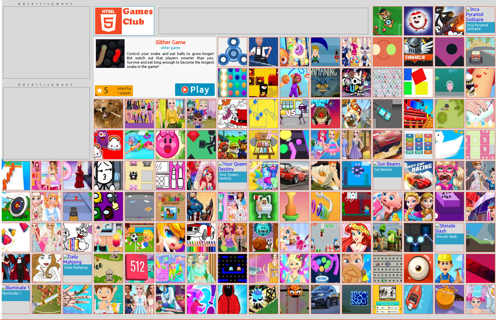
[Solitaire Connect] (387, 82)
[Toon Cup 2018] (356, 82)
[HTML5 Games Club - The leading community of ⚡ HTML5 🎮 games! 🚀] (124, 21)
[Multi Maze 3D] (325, 268)
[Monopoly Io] (139, 206)
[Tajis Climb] (294, 299)
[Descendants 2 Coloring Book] (46, 268)
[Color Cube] (480, 268)
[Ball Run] (449, 206)
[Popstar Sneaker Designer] (46, 175)
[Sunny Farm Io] (418, 113)
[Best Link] (294, 51)
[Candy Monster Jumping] (108, 144)
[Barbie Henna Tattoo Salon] (77, 299)
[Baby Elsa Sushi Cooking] (108, 237)
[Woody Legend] (170, 237)
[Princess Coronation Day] (418, 206)
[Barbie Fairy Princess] (294, 268)
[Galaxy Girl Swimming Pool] (139, 144)
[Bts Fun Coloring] (201, 237)
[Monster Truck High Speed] (480, 51)
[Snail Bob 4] (263, 237)
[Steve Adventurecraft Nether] (356, 206)
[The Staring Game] (263, 51)
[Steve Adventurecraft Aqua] (356, 175)
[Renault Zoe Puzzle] (325, 299)
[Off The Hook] (325, 206)
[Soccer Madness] (139, 237)
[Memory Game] (139, 175)
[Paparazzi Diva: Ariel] (201, 175)
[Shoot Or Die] (294, 113)
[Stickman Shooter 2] (449, 21)
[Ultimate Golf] (480, 237)
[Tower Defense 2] (108, 268)
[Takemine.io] (449, 113)
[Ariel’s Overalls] (356, 237)
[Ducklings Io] (449, 144)
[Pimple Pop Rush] (480, 82)
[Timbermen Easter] (263, 206)
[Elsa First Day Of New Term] (356, 144)
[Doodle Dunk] (294, 82)
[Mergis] (418, 144)
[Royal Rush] (356, 113)
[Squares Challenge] (418, 82)
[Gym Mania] (263, 144)
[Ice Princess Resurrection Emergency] (170, 299)
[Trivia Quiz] (387, 299)
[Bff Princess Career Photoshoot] (232, 206)
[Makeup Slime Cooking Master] (170, 268)
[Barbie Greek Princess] (201, 268)
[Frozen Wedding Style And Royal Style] (46, 237)
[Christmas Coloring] (232, 113)
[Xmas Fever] (418, 21)
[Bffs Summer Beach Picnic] (325, 144)
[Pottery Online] (294, 206)
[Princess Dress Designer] (480, 175)
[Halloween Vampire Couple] (15, 268)
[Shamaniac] (325, 82)
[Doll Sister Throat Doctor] (449, 175)
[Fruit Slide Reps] (15, 237)
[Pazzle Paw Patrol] (232, 144)
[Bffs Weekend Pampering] (46, 206)
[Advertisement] (46, 42)
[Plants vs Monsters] (418, 268)
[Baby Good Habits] (387, 206)
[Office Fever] (325, 237)
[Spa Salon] (294, 237)
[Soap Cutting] (449, 299)
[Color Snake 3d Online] (294, 144)
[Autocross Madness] (77, 206)
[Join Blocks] (139, 268)
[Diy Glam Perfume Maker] (77, 175)
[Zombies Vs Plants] (387, 237)
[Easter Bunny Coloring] (77, 237)
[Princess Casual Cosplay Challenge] (232, 237)
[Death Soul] (263, 82)
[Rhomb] (263, 113)
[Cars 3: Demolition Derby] (387, 144)
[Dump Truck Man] (387, 268)
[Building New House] (449, 268)
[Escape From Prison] (108, 175)
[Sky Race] (449, 51)
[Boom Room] (449, 82)
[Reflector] (418, 237)
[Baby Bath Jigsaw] (108, 299)
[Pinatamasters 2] (201, 299)
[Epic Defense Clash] (46, 299)
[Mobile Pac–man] (232, 268)
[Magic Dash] (263, 299)
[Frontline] (325, 113)
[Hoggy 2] (170, 144)
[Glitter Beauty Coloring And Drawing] (170, 175)
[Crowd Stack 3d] (15, 175)
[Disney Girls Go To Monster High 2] (139, 113)
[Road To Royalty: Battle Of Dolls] (201, 113)
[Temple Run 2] (325, 175)
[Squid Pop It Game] (232, 299)
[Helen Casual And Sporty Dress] (263, 268)
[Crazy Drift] (387, 113)
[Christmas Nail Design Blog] (480, 113)
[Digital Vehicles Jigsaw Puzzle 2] (294, 175)
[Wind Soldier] (325, 51)
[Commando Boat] (418, 299)
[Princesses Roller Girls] (139, 299)
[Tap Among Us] (108, 206)
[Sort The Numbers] (480, 144)
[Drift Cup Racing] (418, 175)
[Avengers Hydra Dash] (201, 206)
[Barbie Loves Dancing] (263, 175)
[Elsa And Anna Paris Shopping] (480, 206)
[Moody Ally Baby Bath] (480, 299)
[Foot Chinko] (387, 21)
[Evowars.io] (418, 51)
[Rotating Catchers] (387, 51)
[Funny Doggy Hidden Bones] (108, 113)
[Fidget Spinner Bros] (232, 51)
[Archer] (15, 206)
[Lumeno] (232, 82)
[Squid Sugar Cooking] (356, 268)
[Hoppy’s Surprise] (356, 51)
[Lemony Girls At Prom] (170, 113)
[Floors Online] (201, 144)
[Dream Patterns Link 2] (356, 299)
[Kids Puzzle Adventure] (170, 206)
